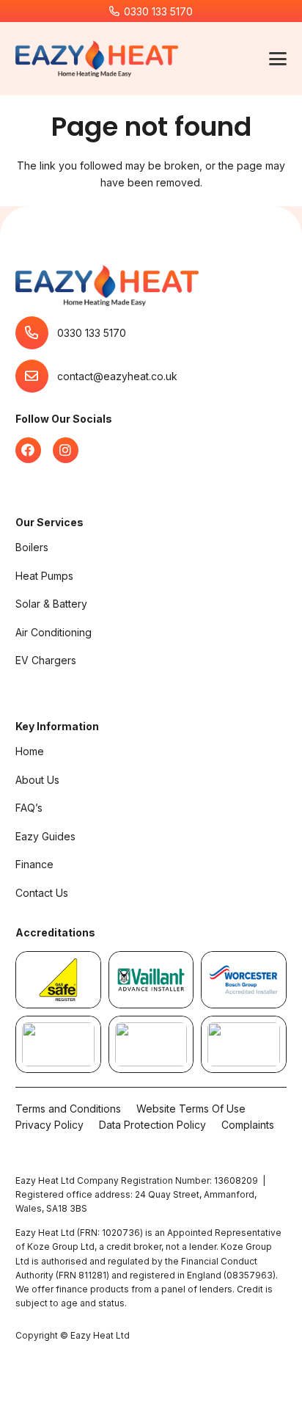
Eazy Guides (45, 836)
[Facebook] (28, 450)
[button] (278, 59)
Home (29, 751)
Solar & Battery (51, 603)
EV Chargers (45, 660)
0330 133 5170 (91, 333)
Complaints (247, 1124)
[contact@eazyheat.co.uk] (36, 376)
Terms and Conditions (68, 1108)
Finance (34, 864)
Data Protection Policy (152, 1124)
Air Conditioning (53, 632)
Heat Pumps (44, 576)
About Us (37, 780)
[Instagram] (65, 450)
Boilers (31, 547)
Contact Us (41, 893)
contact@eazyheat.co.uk (117, 376)
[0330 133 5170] (36, 332)
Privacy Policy (49, 1124)
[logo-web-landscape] (96, 58)
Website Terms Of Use (191, 1108)
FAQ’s (29, 807)
